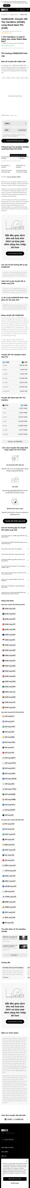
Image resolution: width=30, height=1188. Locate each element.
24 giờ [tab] (8, 77)
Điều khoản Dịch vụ (21, 1070)
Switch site (6, 5)
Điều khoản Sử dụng (14, 1066)
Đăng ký (22, 9)
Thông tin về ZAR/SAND (15, 441)
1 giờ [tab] (3, 77)
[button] (17, 10)
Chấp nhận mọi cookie (14, 1178)
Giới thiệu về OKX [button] (7, 1147)
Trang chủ (4, 14)
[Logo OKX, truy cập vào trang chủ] (4, 9)
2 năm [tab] (26, 77)
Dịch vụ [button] (3, 1156)
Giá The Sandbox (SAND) (14, 176)
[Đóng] (26, 1161)
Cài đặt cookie (15, 1183)
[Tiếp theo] (28, 1119)
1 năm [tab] (21, 77)
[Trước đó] (2, 1119)
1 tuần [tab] (12, 77)
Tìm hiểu (5, 977)
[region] (15, 1173)
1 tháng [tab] (17, 77)
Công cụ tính (13, 14)
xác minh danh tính (13, 490)
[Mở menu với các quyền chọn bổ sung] (28, 10)
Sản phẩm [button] (4, 1152)
